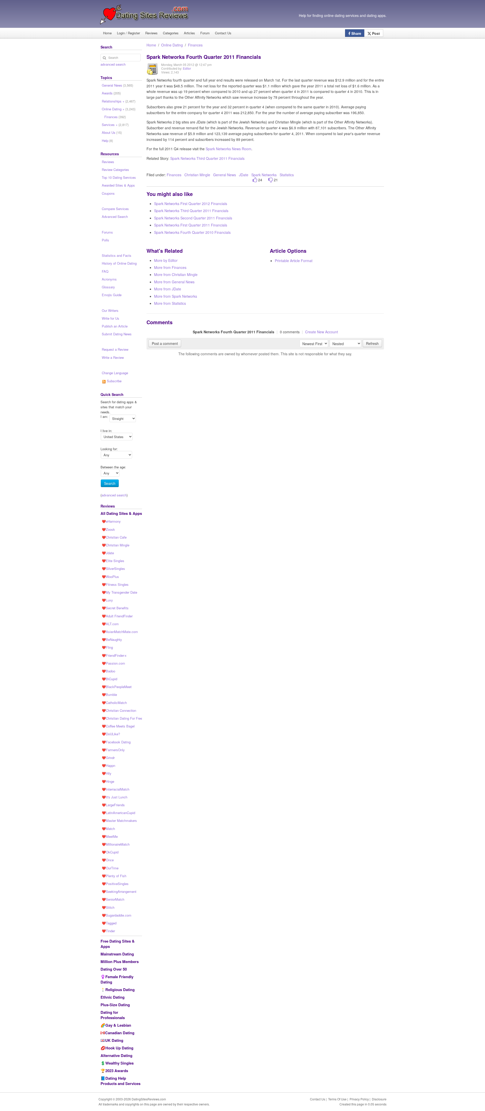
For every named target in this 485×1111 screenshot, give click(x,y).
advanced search (113, 64)
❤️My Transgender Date (119, 592)
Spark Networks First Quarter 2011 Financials (190, 225)
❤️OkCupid (110, 852)
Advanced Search (115, 216)
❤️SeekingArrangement (119, 891)
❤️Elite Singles (113, 560)
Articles (189, 33)
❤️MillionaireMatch (116, 844)
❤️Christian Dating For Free (122, 718)
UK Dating (114, 1040)
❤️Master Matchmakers (119, 820)
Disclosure (379, 1099)
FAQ (105, 271)
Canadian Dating (119, 1033)
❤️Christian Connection (119, 710)
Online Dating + (118, 109)
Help (107, 140)
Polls (105, 240)
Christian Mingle (197, 174)
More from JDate (167, 288)
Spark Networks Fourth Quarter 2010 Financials (192, 232)
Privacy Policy (359, 1099)
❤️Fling (107, 647)
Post (375, 33)
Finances (195, 44)
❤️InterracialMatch (115, 789)
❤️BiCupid (109, 678)
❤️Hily (106, 773)
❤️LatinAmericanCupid (118, 812)
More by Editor (166, 260)
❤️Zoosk (108, 529)
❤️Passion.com (113, 663)
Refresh (372, 343)
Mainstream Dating (117, 954)
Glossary (108, 287)
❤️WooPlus (110, 576)
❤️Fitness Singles (115, 584)
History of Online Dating (119, 263)
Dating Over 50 (114, 969)
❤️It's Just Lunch (114, 797)
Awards (111, 93)
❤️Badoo (108, 671)
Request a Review (115, 349)
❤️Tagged (109, 923)
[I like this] (255, 180)
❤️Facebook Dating (116, 742)
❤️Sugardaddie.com (116, 915)
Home (107, 33)
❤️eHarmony (111, 521)
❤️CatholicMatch (114, 702)
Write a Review (113, 357)
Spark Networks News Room (228, 148)
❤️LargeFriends (113, 804)
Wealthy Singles (119, 1063)
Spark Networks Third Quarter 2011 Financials (207, 158)
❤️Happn (108, 765)
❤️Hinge (108, 781)
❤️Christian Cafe (114, 537)
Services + (115, 124)
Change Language (115, 372)
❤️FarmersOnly (113, 749)
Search (109, 483)
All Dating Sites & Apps (121, 513)
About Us (112, 132)
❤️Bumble (109, 694)
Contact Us (223, 33)
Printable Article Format (293, 260)
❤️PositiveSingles (115, 883)
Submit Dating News (117, 334)
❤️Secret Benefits (115, 607)
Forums (107, 232)
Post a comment (165, 343)
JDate (243, 174)
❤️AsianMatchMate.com (120, 631)
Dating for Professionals (113, 1014)
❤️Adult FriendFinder (117, 616)
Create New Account (321, 331)
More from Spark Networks (175, 296)
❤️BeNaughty (112, 639)
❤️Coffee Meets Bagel (118, 726)
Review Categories (115, 169)
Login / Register (128, 33)
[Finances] (153, 72)
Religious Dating (120, 989)
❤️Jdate (108, 552)
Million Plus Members (120, 961)
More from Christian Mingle (176, 274)
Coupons (108, 193)
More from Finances (170, 267)
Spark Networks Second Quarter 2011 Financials (193, 217)
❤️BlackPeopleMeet (117, 686)
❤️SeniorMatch (113, 899)
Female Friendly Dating (117, 979)
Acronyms (109, 279)
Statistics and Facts (116, 255)
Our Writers (110, 310)
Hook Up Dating (119, 1048)
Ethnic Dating (113, 997)
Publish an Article (115, 326)
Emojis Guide (112, 294)
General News (224, 174)
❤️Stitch (108, 907)
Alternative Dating (116, 1055)
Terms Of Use (337, 1099)
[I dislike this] (270, 180)
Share (355, 33)
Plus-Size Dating (115, 1004)
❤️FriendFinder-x (114, 655)
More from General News (174, 281)
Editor (187, 68)
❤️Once (108, 859)
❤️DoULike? (111, 733)
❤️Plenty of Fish (114, 875)
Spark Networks (264, 174)
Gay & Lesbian (118, 1025)
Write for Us (110, 318)
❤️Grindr (108, 757)
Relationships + (118, 101)
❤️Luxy (107, 600)
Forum (205, 33)
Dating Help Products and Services (120, 1080)
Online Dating (172, 44)
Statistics (287, 174)
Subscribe (114, 380)
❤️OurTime (110, 868)
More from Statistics (170, 303)
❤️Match (108, 828)
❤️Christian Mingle (115, 545)
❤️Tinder (108, 930)
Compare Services (115, 208)
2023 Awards (116, 1070)
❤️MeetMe (110, 836)
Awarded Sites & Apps (118, 185)
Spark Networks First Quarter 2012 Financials (190, 203)
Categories (171, 33)
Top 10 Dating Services (119, 177)
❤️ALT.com (110, 623)
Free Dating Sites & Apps (118, 943)
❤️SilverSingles (113, 568)
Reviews (151, 33)
